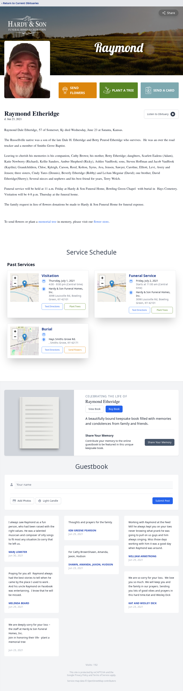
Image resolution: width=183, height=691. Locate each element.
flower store (101, 221)
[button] (24, 284)
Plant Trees (75, 306)
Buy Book (114, 409)
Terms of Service (101, 675)
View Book (94, 409)
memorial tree (47, 221)
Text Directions (52, 306)
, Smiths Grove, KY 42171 (63, 342)
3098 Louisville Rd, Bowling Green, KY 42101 (65, 297)
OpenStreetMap (95, 680)
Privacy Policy (81, 675)
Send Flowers (75, 349)
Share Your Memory (159, 442)
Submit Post (162, 500)
